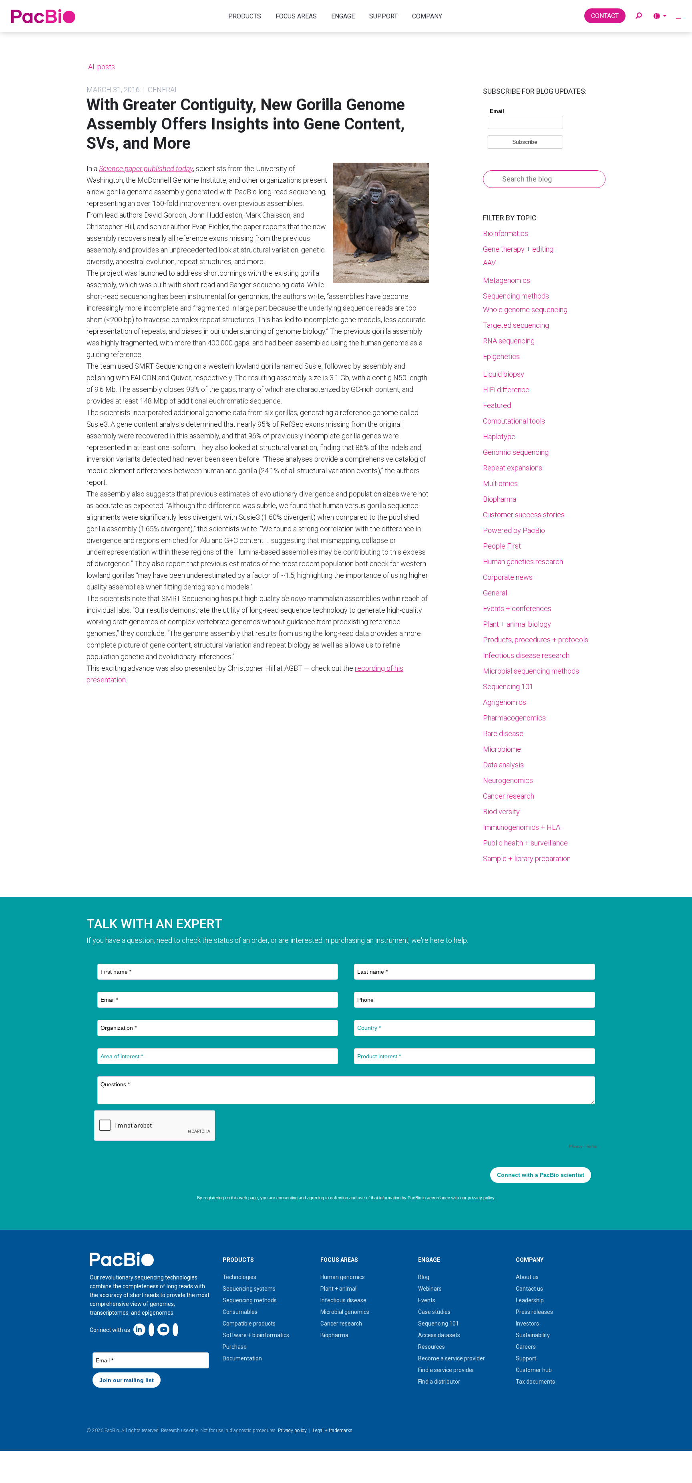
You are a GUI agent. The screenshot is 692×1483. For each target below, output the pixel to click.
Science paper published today (146, 168)
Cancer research (508, 796)
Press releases (534, 1312)
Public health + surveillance (525, 843)
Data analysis (503, 765)
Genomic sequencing (516, 452)
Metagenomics (506, 280)
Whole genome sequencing (525, 309)
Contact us (529, 1288)
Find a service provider (446, 1370)
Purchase (235, 1347)
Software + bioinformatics (256, 1335)
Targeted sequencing (516, 325)
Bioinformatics (505, 233)
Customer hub (534, 1370)
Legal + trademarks (332, 1430)
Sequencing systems (249, 1288)
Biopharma (499, 499)
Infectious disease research (526, 655)
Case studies (434, 1312)
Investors (527, 1323)
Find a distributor (439, 1381)
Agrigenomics (504, 702)
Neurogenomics (508, 780)
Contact (605, 16)
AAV (489, 262)
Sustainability (533, 1335)
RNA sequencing (509, 341)
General (495, 593)
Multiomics (500, 483)
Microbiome (502, 749)
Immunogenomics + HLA (521, 827)
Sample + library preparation (527, 858)
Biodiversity (501, 811)
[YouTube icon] (163, 1329)
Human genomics (342, 1277)
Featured (497, 405)
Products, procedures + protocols (535, 640)
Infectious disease (343, 1300)
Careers (526, 1347)
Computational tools (514, 421)
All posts (100, 67)
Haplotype (499, 436)
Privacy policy (292, 1430)
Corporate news (508, 577)
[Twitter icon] (151, 1329)
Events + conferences (517, 608)
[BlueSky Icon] (175, 1329)
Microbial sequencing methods (531, 671)
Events (426, 1300)
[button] (638, 16)
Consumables (240, 1312)
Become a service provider (451, 1358)
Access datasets (439, 1335)
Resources (431, 1347)
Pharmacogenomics (514, 718)
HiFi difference (506, 389)
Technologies (239, 1277)
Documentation (242, 1358)
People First (502, 546)
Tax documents (535, 1381)
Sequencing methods (516, 296)
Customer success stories (524, 514)
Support (526, 1358)
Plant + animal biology (517, 624)
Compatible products (249, 1323)
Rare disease (503, 733)
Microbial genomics (344, 1312)
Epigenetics (501, 356)
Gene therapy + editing (518, 249)
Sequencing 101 (508, 686)
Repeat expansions (512, 468)
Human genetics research (523, 561)
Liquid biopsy (503, 374)
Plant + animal (338, 1288)
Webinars (430, 1288)
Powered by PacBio (514, 530)
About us (527, 1277)
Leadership (530, 1300)
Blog (423, 1277)
